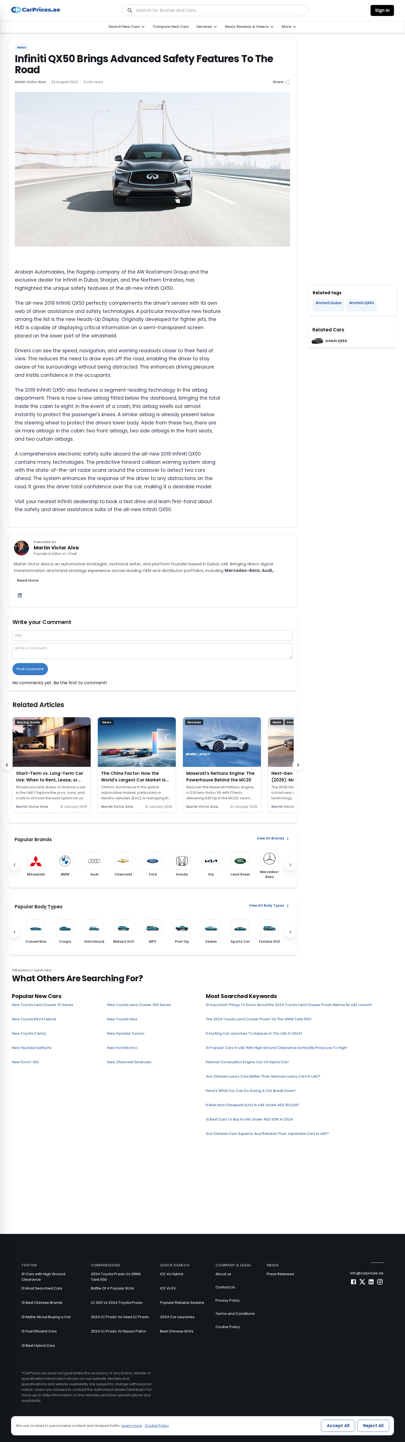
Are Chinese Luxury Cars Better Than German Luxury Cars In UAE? (263, 1076)
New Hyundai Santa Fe (32, 1047)
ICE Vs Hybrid (171, 1274)
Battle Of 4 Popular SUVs (112, 1288)
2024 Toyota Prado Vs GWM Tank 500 (116, 1276)
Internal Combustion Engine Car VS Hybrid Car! (247, 1062)
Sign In (382, 10)
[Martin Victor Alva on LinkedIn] (20, 595)
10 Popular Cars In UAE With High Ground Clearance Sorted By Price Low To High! (276, 1047)
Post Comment (30, 669)
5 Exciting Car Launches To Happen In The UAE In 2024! (254, 1033)
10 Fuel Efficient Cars (39, 1331)
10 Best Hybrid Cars (38, 1345)
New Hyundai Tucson (125, 1033)
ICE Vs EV (168, 1288)
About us (223, 1274)
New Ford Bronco (122, 1047)
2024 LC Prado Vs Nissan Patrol (118, 1331)
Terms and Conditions (235, 1313)
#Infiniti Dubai (328, 303)
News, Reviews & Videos (247, 26)
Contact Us (225, 1287)
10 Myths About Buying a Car (46, 1317)
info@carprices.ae (367, 1273)
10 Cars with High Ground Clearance (43, 1276)
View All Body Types (266, 905)
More (286, 26)
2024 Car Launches (177, 1317)
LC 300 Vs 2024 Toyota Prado (117, 1302)
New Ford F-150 (25, 1062)
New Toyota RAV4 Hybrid (34, 1019)
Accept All (338, 1425)
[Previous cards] (6, 765)
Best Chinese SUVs (176, 1331)
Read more (27, 580)
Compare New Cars (171, 26)
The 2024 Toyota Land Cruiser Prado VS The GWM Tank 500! (259, 1019)
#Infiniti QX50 (361, 303)
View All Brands (270, 838)
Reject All (373, 1425)
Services (204, 26)
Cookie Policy (227, 1326)
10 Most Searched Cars (41, 1288)
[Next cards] (298, 765)
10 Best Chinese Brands (42, 1302)
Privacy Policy (227, 1300)
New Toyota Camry (29, 1033)
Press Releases (280, 1274)
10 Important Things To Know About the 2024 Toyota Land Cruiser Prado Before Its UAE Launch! (289, 1004)
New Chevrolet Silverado (129, 1062)
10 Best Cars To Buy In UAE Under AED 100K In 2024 (249, 1119)
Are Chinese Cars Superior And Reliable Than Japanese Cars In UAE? (267, 1133)
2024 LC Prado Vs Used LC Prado (120, 1317)
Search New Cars (124, 26)
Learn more (131, 1425)
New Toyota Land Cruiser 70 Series (42, 1004)
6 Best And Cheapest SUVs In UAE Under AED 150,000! (252, 1105)
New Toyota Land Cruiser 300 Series (139, 1004)
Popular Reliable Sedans (182, 1302)
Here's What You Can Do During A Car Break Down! (251, 1090)
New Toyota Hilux (122, 1019)
